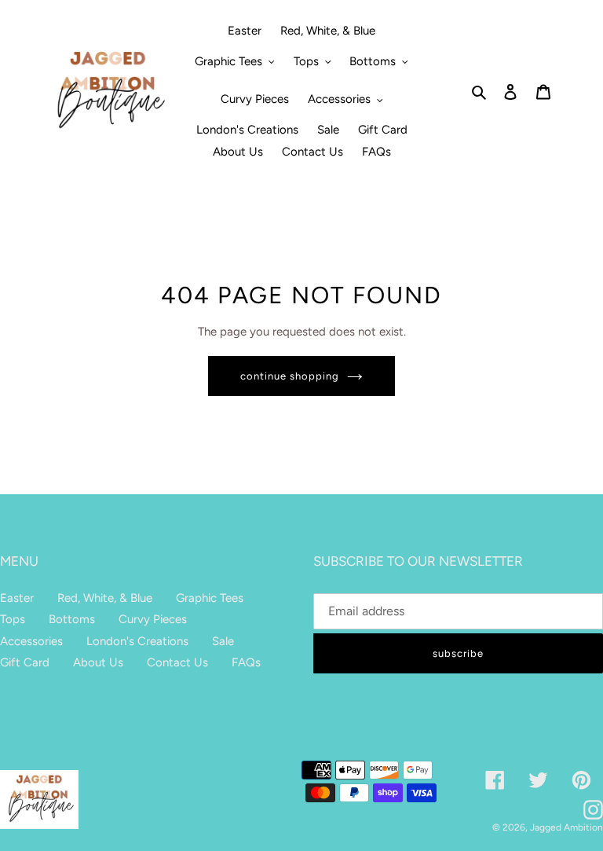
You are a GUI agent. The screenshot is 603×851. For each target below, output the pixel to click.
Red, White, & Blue (104, 598)
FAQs (246, 662)
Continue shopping (290, 376)
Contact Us (177, 662)
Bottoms (72, 619)
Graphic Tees (209, 598)
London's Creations (137, 641)
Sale (223, 641)
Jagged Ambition (566, 827)
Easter (17, 598)
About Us (98, 662)
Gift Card (24, 662)
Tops (12, 619)
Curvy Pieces (153, 619)
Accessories (31, 641)
